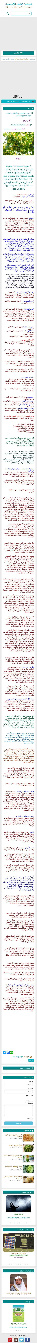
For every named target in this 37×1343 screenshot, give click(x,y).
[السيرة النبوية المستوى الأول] (18, 1313)
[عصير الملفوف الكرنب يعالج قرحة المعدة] (28, 1169)
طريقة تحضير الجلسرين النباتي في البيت (12, 1177)
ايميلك (30, 1089)
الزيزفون (31, 1060)
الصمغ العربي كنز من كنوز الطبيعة (14, 1135)
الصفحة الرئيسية (24, 113)
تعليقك (30, 1104)
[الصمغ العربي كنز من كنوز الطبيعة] (28, 1138)
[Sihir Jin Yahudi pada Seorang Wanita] (18, 1203)
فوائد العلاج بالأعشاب (13, 101)
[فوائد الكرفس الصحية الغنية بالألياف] (28, 1158)
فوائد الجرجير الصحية (15, 1145)
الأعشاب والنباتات (25, 101)
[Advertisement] (18, 33)
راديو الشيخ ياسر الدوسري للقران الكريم (18, 1293)
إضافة (18, 1123)
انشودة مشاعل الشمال (18, 1253)
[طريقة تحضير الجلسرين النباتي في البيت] (28, 1179)
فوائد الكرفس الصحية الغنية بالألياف (13, 1156)
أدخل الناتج (29, 1096)
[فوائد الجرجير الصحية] (28, 1148)
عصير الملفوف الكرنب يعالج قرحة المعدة (13, 1167)
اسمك (31, 1082)
